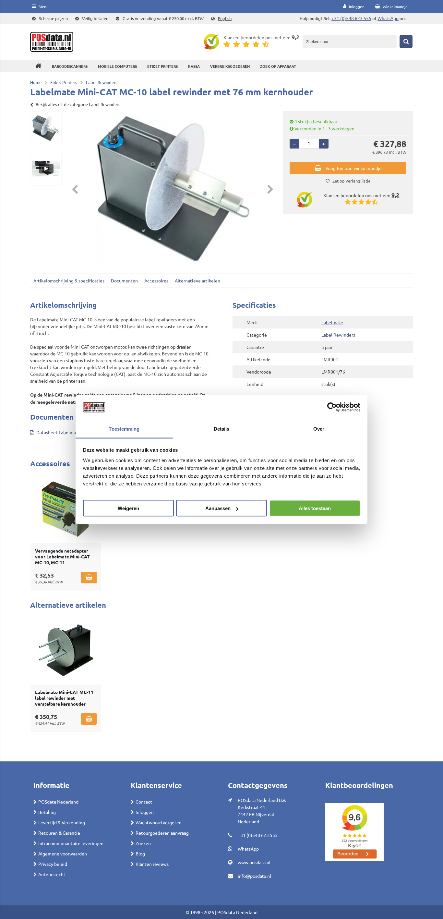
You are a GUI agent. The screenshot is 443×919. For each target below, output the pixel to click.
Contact (144, 802)
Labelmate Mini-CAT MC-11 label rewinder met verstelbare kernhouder (64, 698)
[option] (46, 128)
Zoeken (143, 843)
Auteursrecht (52, 874)
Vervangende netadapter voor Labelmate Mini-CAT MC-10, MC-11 (62, 556)
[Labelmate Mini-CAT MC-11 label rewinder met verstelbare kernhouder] (65, 650)
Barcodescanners (70, 66)
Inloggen (145, 812)
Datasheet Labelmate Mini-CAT (68, 432)
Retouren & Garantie (59, 833)
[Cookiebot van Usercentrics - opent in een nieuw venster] (332, 407)
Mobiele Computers (117, 66)
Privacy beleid (52, 864)
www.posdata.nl (254, 862)
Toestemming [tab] (124, 428)
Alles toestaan (315, 508)
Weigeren (128, 508)
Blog (140, 853)
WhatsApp (388, 18)
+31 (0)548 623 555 (351, 18)
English (225, 18)
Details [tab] (222, 428)
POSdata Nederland (58, 802)
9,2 (295, 37)
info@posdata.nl (254, 876)
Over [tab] (318, 428)
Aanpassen (218, 508)
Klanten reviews (152, 864)
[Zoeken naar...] (406, 41)
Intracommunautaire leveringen (70, 843)
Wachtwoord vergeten (159, 822)
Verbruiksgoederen (230, 66)
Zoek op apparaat (278, 66)
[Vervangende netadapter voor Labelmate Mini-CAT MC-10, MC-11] (65, 509)
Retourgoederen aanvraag (162, 833)
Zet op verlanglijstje (351, 181)
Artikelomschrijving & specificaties (68, 280)
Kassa (194, 66)
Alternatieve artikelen (197, 280)
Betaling (47, 812)
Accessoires (156, 280)
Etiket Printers (162, 66)
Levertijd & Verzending (61, 822)
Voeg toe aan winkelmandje (353, 168)
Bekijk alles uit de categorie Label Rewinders (78, 104)
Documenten (124, 280)
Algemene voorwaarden (62, 853)
